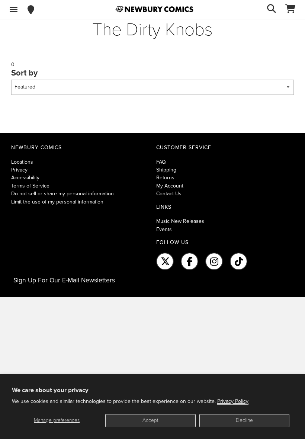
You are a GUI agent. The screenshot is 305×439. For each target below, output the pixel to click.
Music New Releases (180, 221)
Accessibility (25, 177)
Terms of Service (30, 186)
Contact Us (169, 193)
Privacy (19, 170)
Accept (150, 420)
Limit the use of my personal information (57, 202)
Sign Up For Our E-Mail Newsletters (64, 280)
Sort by (24, 73)
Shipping (166, 170)
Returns (165, 177)
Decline (244, 420)
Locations (22, 162)
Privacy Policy (232, 401)
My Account (169, 186)
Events (164, 229)
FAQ (161, 162)
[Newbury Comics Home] (154, 9)
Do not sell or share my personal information (62, 193)
